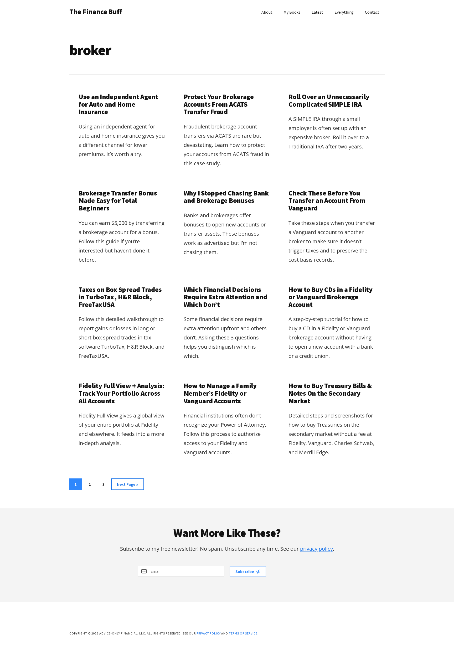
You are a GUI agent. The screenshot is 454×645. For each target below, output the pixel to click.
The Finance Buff (95, 11)
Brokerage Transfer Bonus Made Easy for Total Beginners (118, 200)
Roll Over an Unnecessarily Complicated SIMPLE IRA (328, 100)
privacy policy (316, 548)
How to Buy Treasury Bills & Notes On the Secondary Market (330, 393)
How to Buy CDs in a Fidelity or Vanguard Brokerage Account (330, 297)
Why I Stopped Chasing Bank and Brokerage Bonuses (226, 197)
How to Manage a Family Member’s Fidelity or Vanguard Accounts (220, 393)
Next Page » (127, 485)
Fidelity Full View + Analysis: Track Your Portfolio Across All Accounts (121, 393)
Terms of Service (243, 633)
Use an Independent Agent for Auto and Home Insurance (118, 104)
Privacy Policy (208, 633)
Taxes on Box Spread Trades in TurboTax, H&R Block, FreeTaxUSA (120, 297)
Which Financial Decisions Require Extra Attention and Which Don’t (225, 297)
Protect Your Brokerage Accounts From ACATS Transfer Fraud (219, 104)
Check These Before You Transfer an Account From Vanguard (326, 200)
